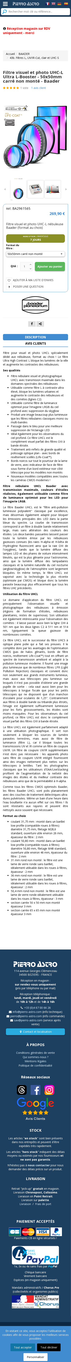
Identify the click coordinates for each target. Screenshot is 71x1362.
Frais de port (43, 1204)
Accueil (10, 54)
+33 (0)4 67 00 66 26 (37, 1008)
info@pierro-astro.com (27, 1012)
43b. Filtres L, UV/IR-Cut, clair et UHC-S (34, 58)
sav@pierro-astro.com (28, 1020)
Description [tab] (35, 337)
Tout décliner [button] (48, 1347)
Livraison (25, 1204)
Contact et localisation (37, 1031)
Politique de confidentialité (35, 1065)
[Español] (66, 3)
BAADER (24, 54)
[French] (48, 3)
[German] (59, 3)
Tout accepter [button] (23, 1347)
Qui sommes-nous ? (35, 1057)
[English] (53, 3)
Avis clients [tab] (35, 343)
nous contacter (39, 1165)
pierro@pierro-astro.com (26, 1016)
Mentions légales (35, 1061)
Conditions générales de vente (35, 1053)
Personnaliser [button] (35, 1357)
